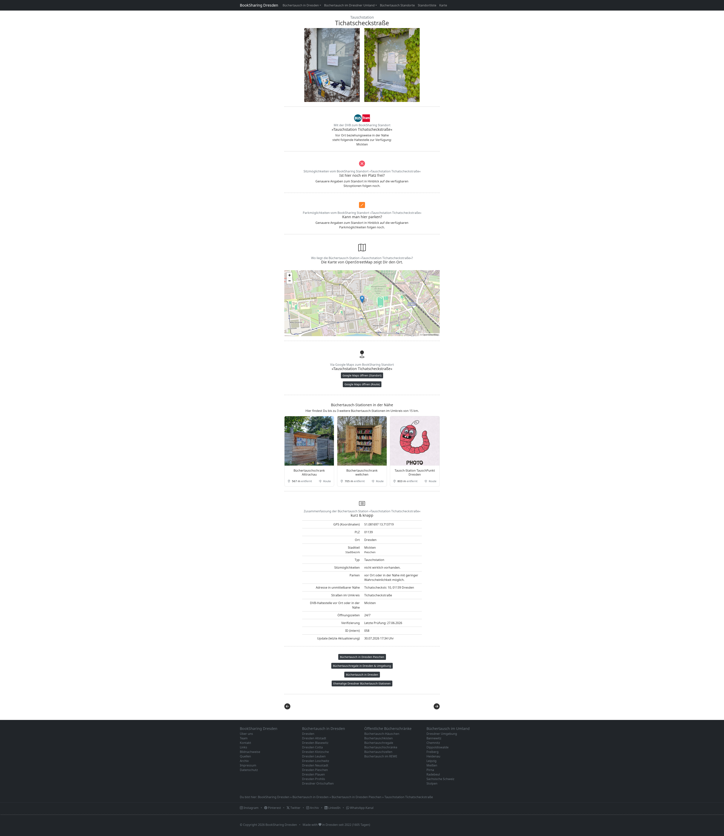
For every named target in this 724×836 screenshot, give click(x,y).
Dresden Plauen (313, 774)
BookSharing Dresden (259, 5)
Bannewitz (433, 738)
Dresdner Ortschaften (318, 783)
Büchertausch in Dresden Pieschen (362, 657)
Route (326, 481)
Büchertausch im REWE (380, 756)
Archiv (244, 761)
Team (244, 738)
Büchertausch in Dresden (362, 674)
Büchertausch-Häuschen (381, 734)
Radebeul (433, 774)
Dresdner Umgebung (441, 734)
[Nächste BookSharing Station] (402, 706)
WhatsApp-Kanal (361, 808)
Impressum (248, 765)
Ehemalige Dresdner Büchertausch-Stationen (362, 683)
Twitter (295, 808)
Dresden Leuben (314, 756)
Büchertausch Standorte (397, 5)
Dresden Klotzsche (315, 752)
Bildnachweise (250, 752)
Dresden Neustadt (315, 765)
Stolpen (431, 783)
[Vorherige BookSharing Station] (322, 706)
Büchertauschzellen (378, 752)
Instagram (250, 808)
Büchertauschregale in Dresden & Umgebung (362, 666)
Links (243, 747)
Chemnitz (433, 743)
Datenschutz (249, 770)
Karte (443, 5)
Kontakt (245, 743)
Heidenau (433, 756)
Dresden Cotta (312, 747)
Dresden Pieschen (315, 770)
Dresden (308, 734)
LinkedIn (334, 808)
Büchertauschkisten (378, 738)
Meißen (431, 765)
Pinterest (274, 808)
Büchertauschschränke (380, 747)
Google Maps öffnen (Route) (362, 384)
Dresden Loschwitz (315, 761)
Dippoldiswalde (437, 747)
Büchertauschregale (378, 743)
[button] (362, 299)
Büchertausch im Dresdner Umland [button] (349, 5)
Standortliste (427, 5)
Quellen (245, 756)
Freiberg (432, 752)
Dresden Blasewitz (315, 743)
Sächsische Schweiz (440, 779)
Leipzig (431, 761)
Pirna (430, 770)
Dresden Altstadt (314, 738)
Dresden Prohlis (313, 779)
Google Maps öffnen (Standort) (362, 375)
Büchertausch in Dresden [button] (301, 5)
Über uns (246, 734)
